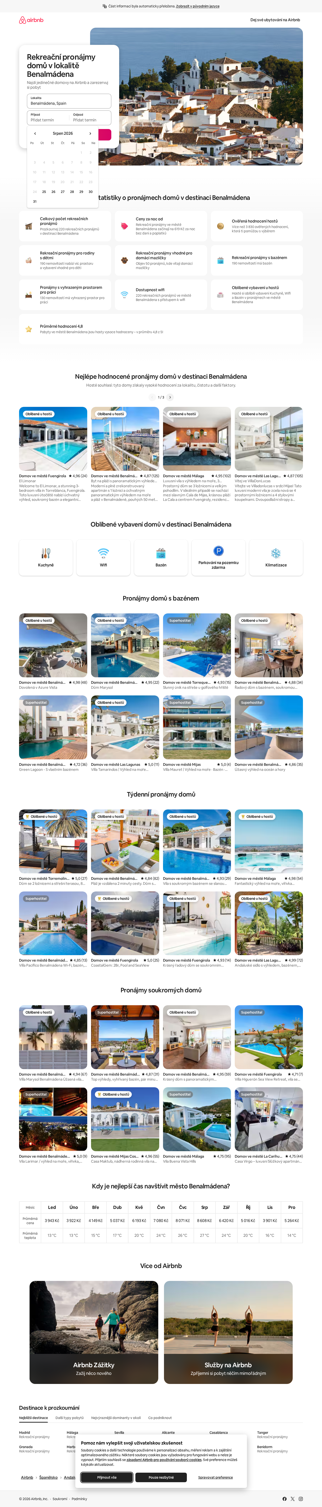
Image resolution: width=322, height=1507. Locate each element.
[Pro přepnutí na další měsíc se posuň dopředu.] (90, 133)
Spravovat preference (215, 1477)
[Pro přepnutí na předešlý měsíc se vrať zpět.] (35, 133)
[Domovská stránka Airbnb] (31, 19)
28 (72, 192)
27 (63, 192)
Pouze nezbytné (161, 1477)
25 (44, 192)
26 (53, 192)
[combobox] (69, 103)
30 (91, 192)
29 (81, 192)
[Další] (170, 397)
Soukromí (60, 1499)
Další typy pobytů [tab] (70, 1418)
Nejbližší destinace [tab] (33, 1418)
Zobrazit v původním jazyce (198, 6)
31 (34, 201)
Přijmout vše (106, 1477)
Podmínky (79, 1499)
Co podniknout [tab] (160, 1418)
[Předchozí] (152, 397)
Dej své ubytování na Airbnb (275, 19)
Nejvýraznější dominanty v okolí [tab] (116, 1418)
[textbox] (48, 120)
